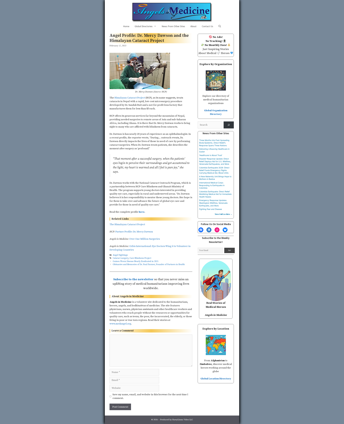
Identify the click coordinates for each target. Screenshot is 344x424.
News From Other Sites (173, 26)
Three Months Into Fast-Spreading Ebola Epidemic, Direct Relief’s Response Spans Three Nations (214, 143)
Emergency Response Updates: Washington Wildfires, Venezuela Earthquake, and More (213, 203)
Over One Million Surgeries (144, 238)
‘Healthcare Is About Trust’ (210, 155)
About (193, 26)
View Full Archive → (223, 214)
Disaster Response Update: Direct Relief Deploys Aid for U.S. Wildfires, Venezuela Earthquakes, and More (215, 161)
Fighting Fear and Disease (210, 209)
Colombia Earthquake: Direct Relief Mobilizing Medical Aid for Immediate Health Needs (215, 194)
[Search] (229, 124)
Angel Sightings (120, 255)
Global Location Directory (215, 378)
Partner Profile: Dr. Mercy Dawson (134, 231)
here (141, 211)
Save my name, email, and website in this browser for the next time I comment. (150, 396)
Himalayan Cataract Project (129, 97)
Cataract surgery (120, 258)
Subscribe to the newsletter (133, 279)
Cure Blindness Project (140, 258)
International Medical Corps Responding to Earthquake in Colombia (212, 185)
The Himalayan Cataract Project (127, 224)
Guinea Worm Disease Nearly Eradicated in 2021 (135, 261)
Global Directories (144, 26)
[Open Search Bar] (220, 26)
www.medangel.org (120, 323)
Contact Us (207, 26)
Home (126, 26)
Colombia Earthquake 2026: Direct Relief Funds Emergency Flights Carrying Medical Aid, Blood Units (214, 170)
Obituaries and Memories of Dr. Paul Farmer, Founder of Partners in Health (149, 264)
